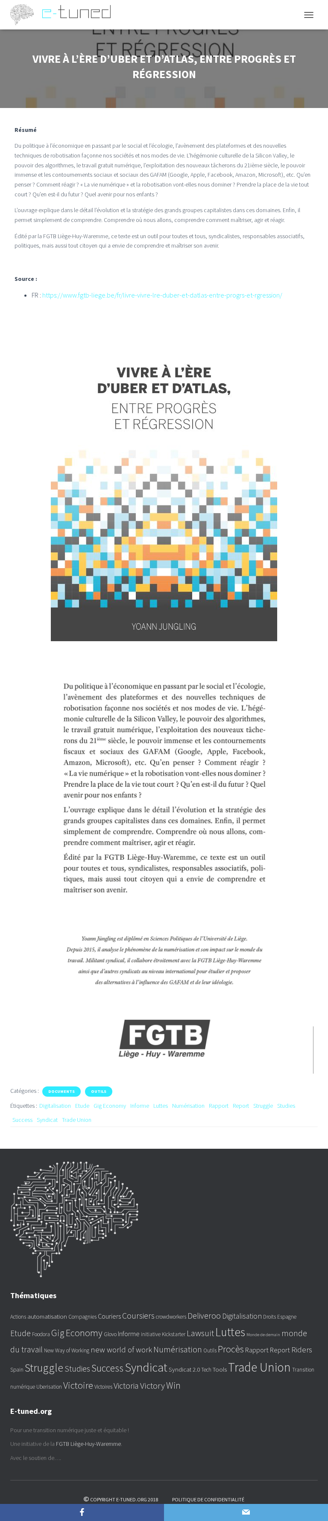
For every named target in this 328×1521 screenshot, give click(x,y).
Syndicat (47, 1120)
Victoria (126, 1386)
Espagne (286, 1316)
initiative (151, 1334)
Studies (286, 1105)
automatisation (47, 1316)
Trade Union (76, 1120)
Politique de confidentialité (208, 1499)
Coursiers (138, 1316)
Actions (18, 1316)
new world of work (121, 1350)
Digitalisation (55, 1105)
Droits (269, 1316)
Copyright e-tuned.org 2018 (124, 1499)
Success (22, 1120)
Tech (206, 1369)
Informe (139, 1105)
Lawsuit (200, 1333)
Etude (82, 1105)
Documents (61, 1091)
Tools (220, 1369)
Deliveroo (204, 1316)
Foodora (41, 1334)
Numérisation (188, 1105)
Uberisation (49, 1386)
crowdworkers (171, 1316)
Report (241, 1105)
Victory (152, 1385)
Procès (231, 1349)
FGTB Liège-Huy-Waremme (88, 1444)
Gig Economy (110, 1105)
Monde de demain (263, 1334)
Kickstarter (173, 1334)
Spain (16, 1369)
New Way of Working (66, 1350)
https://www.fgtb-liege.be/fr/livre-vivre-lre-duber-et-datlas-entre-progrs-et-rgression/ (162, 295)
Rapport (218, 1105)
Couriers (109, 1316)
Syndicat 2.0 (184, 1369)
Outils (98, 1091)
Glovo (110, 1334)
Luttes (160, 1105)
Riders (301, 1350)
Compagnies (82, 1316)
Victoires (103, 1386)
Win (173, 1385)
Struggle (263, 1105)
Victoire (78, 1385)
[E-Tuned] (63, 14)
